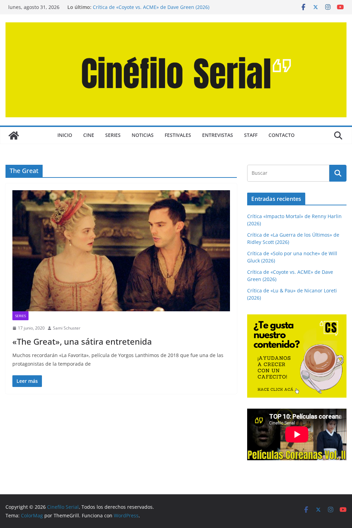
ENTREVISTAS (217, 135)
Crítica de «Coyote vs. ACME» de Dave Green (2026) (151, 7)
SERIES (113, 135)
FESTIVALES (178, 135)
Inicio (64, 135)
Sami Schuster (66, 328)
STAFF (250, 135)
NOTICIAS (143, 135)
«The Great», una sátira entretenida (82, 341)
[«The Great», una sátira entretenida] (121, 250)
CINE (88, 135)
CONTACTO (281, 135)
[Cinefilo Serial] (14, 135)
